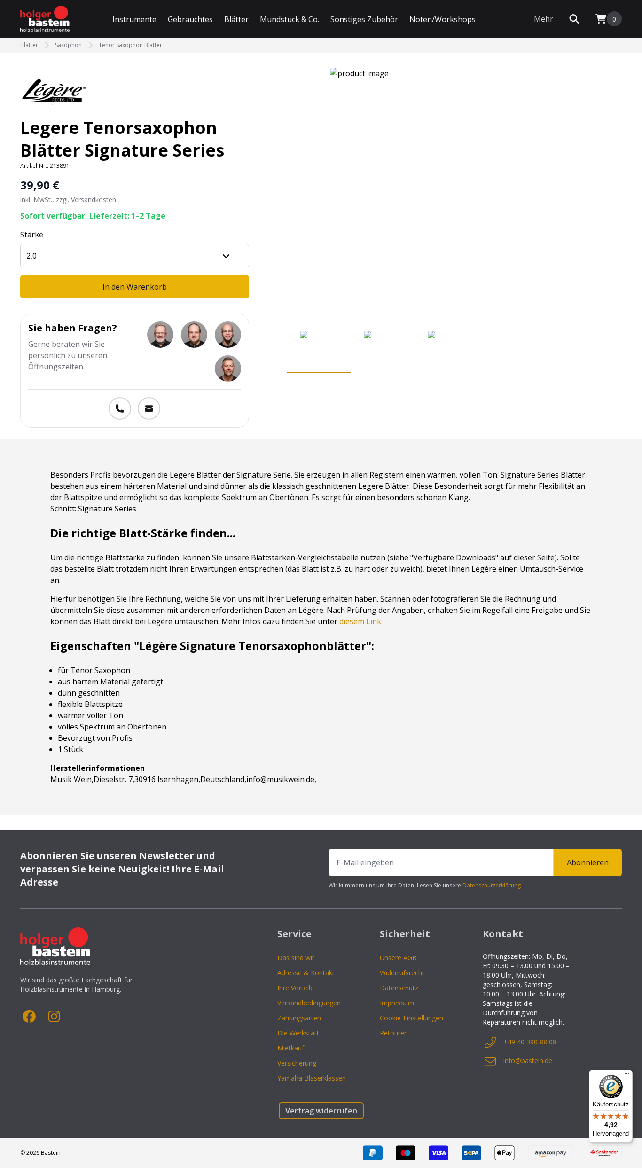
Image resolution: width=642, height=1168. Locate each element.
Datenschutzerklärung (491, 885)
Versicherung (296, 1062)
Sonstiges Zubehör (364, 19)
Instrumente (134, 19)
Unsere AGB (398, 957)
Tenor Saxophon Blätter (130, 45)
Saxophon (68, 45)
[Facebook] (29, 1016)
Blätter (236, 19)
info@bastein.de (527, 1060)
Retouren (394, 1032)
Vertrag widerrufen (321, 1110)
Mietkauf (290, 1047)
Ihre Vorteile (295, 987)
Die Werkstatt (298, 1032)
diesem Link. (361, 621)
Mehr (543, 19)
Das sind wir (295, 957)
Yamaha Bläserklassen (311, 1078)
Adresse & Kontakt (306, 972)
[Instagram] (54, 1016)
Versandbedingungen (309, 1002)
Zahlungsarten (299, 1017)
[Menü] (627, 1075)
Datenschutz (399, 987)
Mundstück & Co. (289, 19)
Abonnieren (588, 862)
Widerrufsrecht (402, 972)
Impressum (397, 1002)
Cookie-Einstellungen (411, 1017)
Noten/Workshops (442, 19)
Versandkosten (93, 199)
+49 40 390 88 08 (529, 1041)
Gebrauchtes (190, 19)
